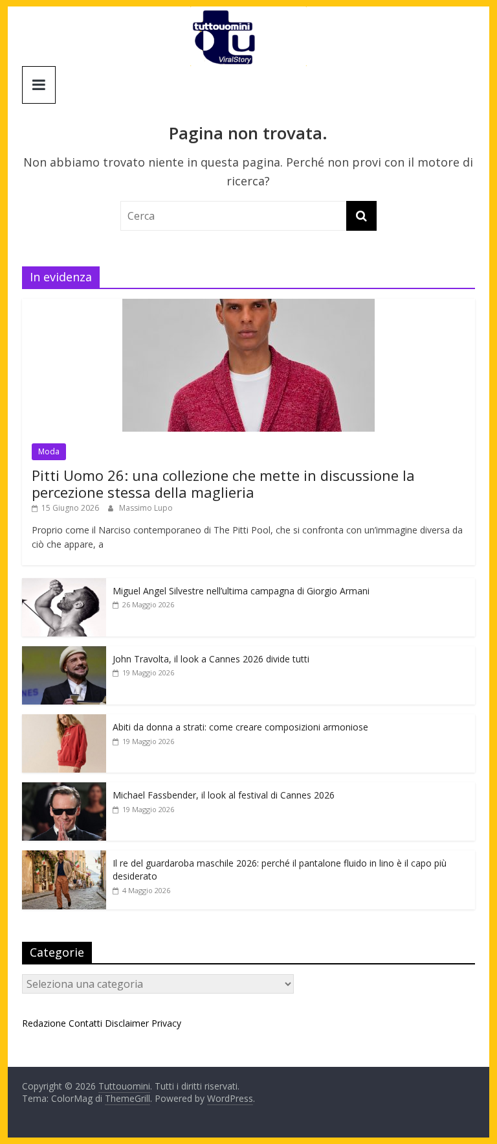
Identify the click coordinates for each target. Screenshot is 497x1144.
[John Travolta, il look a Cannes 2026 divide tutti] (64, 653)
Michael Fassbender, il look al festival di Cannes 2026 (224, 795)
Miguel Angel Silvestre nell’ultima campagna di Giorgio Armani (241, 591)
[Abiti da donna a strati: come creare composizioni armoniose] (64, 721)
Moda (49, 451)
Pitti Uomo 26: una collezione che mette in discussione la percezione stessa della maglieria (223, 483)
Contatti (85, 1023)
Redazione (44, 1023)
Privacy (166, 1023)
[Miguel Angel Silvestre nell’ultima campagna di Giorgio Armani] (64, 585)
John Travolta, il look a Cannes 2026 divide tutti (211, 659)
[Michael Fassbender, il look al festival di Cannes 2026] (64, 789)
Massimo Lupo (146, 507)
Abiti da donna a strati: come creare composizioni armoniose (240, 727)
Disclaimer (127, 1023)
